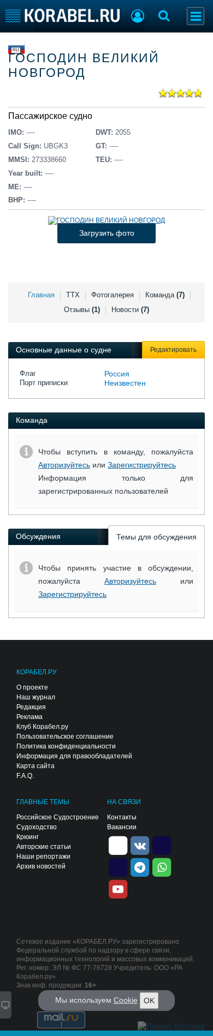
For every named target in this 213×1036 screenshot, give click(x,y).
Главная (41, 295)
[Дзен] (118, 845)
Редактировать (173, 350)
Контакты (122, 817)
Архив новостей (41, 866)
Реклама (29, 717)
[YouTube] (118, 889)
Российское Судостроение (57, 817)
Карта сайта (35, 766)
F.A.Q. (25, 776)
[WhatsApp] (162, 867)
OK (149, 1000)
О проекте (32, 687)
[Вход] (137, 17)
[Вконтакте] (140, 845)
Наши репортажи (43, 856)
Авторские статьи (43, 847)
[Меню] (195, 16)
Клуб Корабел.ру (42, 726)
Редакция (31, 707)
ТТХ (73, 295)
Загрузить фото (106, 233)
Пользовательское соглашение (65, 736)
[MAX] (118, 867)
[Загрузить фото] (106, 220)
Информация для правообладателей (74, 756)
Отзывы (82, 310)
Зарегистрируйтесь (142, 464)
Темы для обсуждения (156, 536)
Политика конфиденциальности (66, 746)
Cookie (126, 1000)
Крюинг (27, 837)
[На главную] (62, 15)
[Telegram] (140, 867)
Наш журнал (35, 697)
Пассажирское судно (50, 116)
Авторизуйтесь (64, 464)
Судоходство (36, 827)
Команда (165, 295)
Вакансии (122, 827)
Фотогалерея (112, 295)
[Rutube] (162, 845)
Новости (130, 310)
